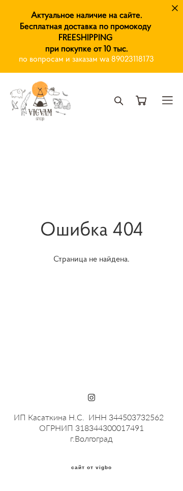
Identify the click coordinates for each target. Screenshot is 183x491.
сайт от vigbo (91, 467)
